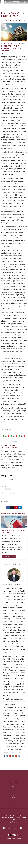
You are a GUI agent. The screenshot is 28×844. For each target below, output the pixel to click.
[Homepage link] (10, 2)
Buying (13, 20)
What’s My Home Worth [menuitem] (14, 789)
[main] (14, 385)
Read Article (9, 556)
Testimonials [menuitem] (14, 797)
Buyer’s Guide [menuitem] (14, 783)
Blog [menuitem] (14, 799)
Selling (16, 20)
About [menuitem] (14, 795)
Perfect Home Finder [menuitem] (14, 779)
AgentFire (18, 838)
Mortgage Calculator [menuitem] (14, 781)
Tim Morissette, (11, 585)
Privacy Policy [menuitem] (14, 803)
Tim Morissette (6, 20)
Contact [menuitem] (14, 801)
